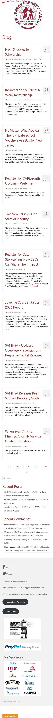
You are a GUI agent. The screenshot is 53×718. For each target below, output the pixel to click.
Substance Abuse (26, 403)
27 (46, 467)
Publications (16, 403)
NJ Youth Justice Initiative (30, 59)
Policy (15, 150)
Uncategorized (17, 269)
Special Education (23, 188)
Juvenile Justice (17, 59)
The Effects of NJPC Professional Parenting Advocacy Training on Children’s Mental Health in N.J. (27, 539)
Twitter (9, 574)
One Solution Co (11, 524)
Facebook (8, 567)
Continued (34, 286)
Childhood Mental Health (20, 224)
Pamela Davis (9, 535)
